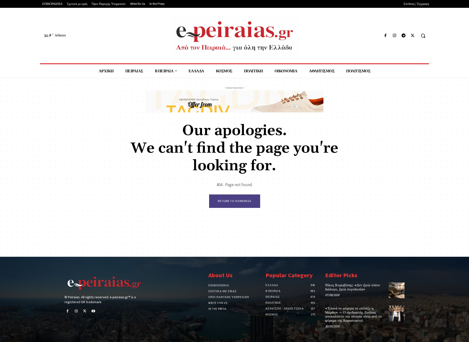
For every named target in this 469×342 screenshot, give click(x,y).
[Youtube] (93, 311)
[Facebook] (385, 35)
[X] (412, 35)
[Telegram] (403, 35)
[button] (423, 36)
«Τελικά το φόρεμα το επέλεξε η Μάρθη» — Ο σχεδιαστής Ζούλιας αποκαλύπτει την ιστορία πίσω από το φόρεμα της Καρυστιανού (353, 314)
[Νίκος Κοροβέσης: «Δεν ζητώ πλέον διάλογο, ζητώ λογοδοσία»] (397, 290)
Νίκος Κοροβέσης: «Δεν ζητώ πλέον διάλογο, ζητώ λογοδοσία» (352, 287)
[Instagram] (394, 35)
